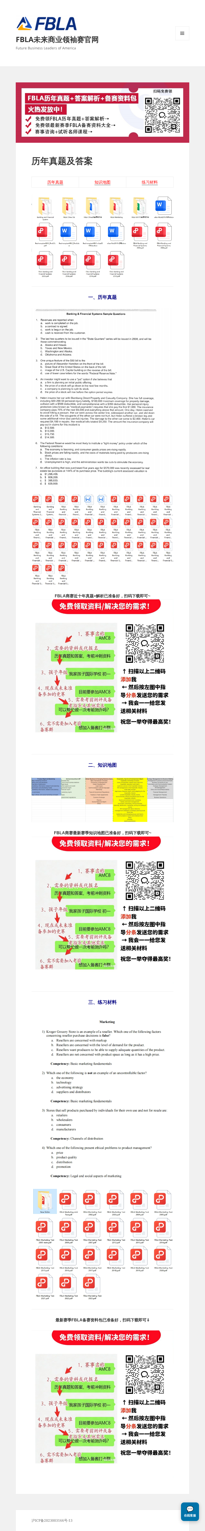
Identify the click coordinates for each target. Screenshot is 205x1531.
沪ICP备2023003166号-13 (52, 1520)
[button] (190, 1511)
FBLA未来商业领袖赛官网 (57, 39)
